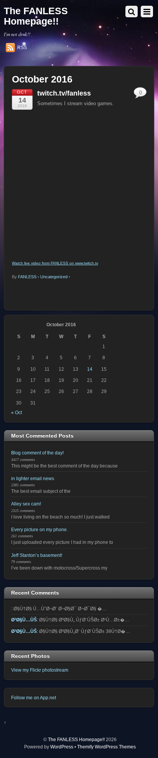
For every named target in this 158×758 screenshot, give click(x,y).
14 (89, 369)
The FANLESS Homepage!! (76, 739)
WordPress (61, 746)
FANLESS (27, 276)
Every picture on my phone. (39, 529)
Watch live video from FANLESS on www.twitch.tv (55, 263)
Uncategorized (53, 276)
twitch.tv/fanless (64, 93)
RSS (22, 47)
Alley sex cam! (26, 503)
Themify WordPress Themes (106, 746)
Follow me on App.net (33, 697)
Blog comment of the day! (37, 452)
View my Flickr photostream (39, 669)
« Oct (16, 412)
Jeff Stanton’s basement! (36, 555)
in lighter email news (32, 478)
